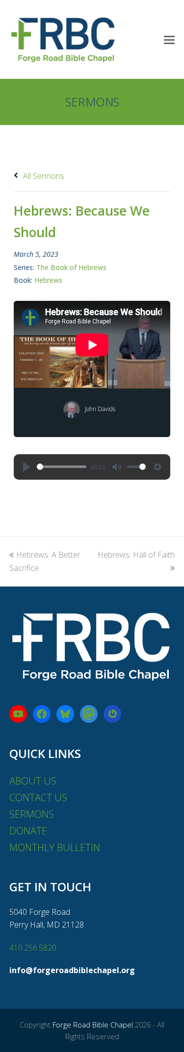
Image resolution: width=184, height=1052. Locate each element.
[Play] (26, 467)
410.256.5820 (32, 947)
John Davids (100, 409)
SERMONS (31, 814)
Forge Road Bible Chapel (93, 1024)
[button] (169, 39)
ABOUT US (32, 780)
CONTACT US (38, 797)
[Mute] (117, 467)
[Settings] (157, 467)
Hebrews (48, 280)
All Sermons (42, 176)
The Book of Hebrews (71, 267)
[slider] (61, 466)
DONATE (28, 830)
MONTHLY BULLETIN (54, 847)
